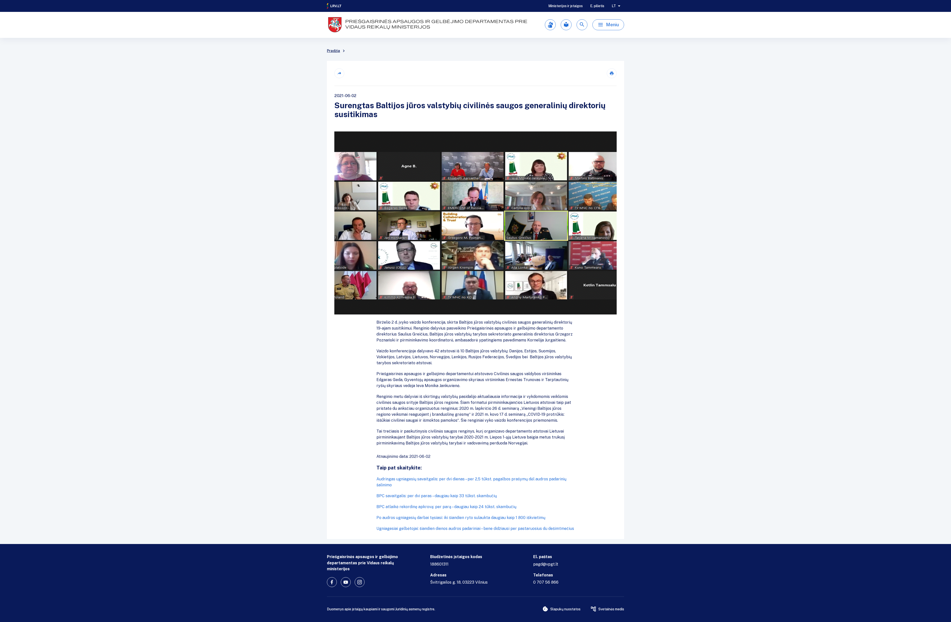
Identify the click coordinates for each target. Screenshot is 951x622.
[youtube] (346, 582)
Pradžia (333, 51)
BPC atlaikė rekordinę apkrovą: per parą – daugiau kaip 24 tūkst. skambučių (446, 506)
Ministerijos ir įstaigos (565, 6)
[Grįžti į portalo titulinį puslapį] (334, 6)
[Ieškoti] (582, 24)
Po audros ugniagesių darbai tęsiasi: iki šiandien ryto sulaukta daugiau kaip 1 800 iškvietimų (460, 517)
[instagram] (360, 582)
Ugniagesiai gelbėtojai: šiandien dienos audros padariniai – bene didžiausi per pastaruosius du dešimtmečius (475, 528)
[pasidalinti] (339, 73)
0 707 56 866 (545, 582)
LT (614, 6)
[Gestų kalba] (550, 24)
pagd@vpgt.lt (545, 564)
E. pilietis (597, 6)
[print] (612, 73)
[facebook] (332, 582)
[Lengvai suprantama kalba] (566, 24)
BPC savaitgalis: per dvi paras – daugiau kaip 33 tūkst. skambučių (436, 495)
